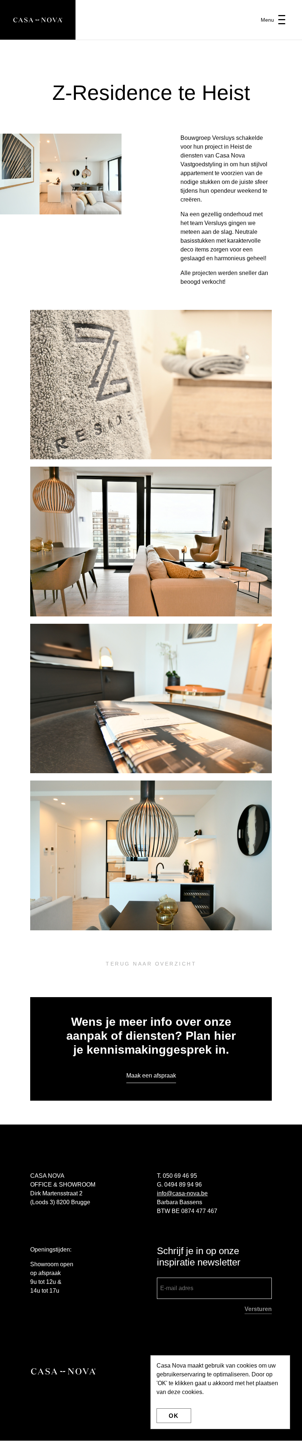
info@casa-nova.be (182, 1193)
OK (174, 1416)
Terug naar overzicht (151, 964)
